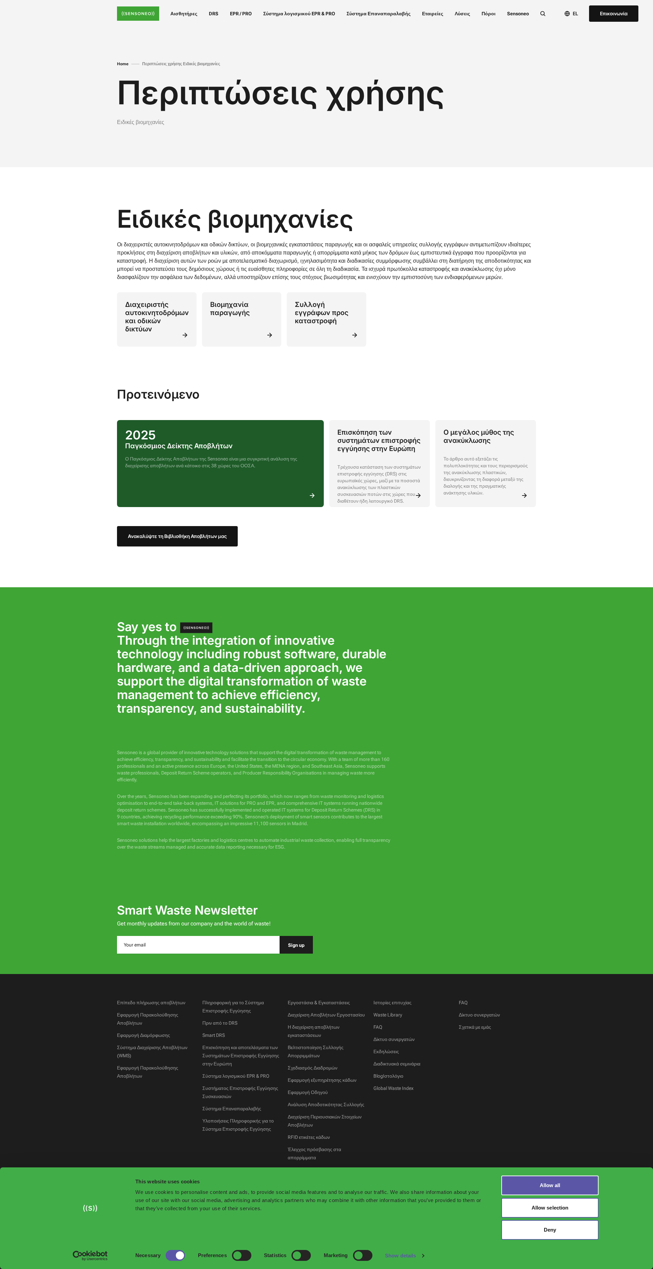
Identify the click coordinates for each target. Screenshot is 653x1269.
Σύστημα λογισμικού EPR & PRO (299, 13)
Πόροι (489, 13)
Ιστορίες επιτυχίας (392, 1002)
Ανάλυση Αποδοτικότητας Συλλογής (326, 1104)
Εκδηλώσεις (386, 1051)
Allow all (550, 1185)
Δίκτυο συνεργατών (394, 1039)
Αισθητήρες (183, 13)
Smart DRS (213, 1035)
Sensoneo (518, 13)
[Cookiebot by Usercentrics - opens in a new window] (90, 1256)
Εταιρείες (432, 13)
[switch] (241, 1255)
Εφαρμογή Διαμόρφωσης (143, 1035)
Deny (550, 1230)
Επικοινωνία (613, 13)
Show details (400, 1255)
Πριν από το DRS (219, 1023)
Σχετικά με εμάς (475, 1027)
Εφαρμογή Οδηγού (308, 1092)
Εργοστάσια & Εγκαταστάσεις (319, 1002)
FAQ (377, 1027)
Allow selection (550, 1208)
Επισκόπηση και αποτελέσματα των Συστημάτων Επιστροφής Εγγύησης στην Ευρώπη (240, 1055)
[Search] (543, 13)
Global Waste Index (393, 1088)
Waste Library (387, 1015)
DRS (213, 13)
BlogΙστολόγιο (388, 1076)
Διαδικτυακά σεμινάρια (396, 1063)
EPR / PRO (241, 13)
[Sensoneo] (138, 13)
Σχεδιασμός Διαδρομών (312, 1068)
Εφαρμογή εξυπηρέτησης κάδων (322, 1080)
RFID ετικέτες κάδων (309, 1137)
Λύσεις (462, 13)
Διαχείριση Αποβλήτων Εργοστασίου (326, 1015)
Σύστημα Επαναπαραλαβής (379, 13)
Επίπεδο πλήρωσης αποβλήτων (151, 1002)
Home (123, 64)
